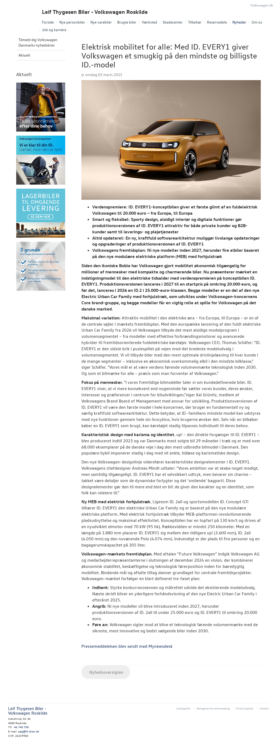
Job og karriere (54, 29)
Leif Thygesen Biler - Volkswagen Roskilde (95, 12)
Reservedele (217, 22)
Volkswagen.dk (261, 5)
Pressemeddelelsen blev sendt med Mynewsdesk (127, 646)
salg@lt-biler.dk (28, 731)
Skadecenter (173, 22)
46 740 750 (21, 727)
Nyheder (239, 22)
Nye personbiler (72, 22)
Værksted (149, 22)
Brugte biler (126, 22)
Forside (48, 22)
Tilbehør (195, 22)
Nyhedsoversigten (105, 672)
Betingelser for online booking (213, 708)
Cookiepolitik (183, 708)
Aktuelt (24, 55)
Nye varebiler (101, 22)
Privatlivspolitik (244, 708)
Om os (257, 22)
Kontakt (264, 708)
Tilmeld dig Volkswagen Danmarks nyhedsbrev (37, 42)
